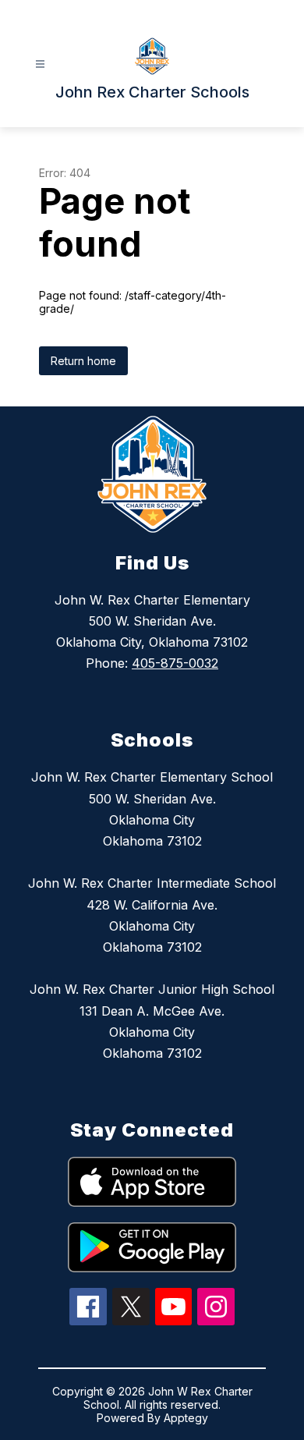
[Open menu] (40, 64)
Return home (83, 360)
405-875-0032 (175, 663)
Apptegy (186, 1417)
